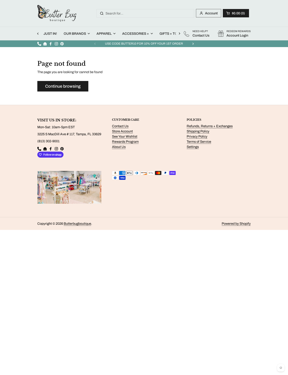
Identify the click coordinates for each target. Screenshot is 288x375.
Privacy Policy (197, 136)
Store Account (122, 131)
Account (211, 13)
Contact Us (120, 126)
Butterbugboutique (77, 223)
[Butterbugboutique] (56, 13)
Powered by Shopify (236, 223)
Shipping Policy (198, 131)
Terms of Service (199, 141)
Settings (193, 147)
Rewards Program (125, 141)
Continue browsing (62, 86)
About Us (119, 147)
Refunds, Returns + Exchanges (210, 126)
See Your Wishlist (124, 136)
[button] (236, 13)
